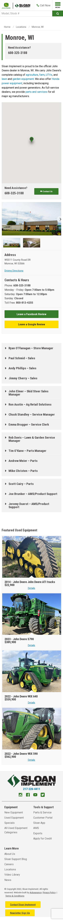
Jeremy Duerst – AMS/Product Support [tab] (29, 505)
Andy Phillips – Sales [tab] (22, 368)
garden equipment (23, 79)
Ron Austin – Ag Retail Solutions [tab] (30, 404)
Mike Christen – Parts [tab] (23, 471)
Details (31, 588)
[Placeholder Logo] (7, 5)
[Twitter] (43, 795)
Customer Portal (42, 817)
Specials (9, 822)
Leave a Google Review (31, 324)
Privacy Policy (49, 892)
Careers (9, 864)
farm (42, 74)
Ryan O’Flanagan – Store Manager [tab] (31, 348)
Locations (21, 27)
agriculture (32, 74)
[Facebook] (28, 795)
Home (7, 27)
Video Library (12, 874)
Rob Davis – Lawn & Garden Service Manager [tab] (32, 439)
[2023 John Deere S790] (31, 614)
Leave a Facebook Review (31, 314)
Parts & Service (42, 812)
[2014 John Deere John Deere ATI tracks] (31, 557)
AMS (36, 828)
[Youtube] (35, 795)
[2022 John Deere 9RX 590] (31, 729)
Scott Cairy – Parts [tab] (21, 484)
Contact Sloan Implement (23, 904)
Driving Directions (14, 270)
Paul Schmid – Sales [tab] (22, 358)
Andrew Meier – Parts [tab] (23, 461)
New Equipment (13, 812)
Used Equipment (14, 817)
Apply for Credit (42, 838)
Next (59, 219)
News (7, 880)
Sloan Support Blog (15, 859)
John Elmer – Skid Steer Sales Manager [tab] (28, 392)
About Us (9, 854)
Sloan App (39, 822)
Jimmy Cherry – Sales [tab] (23, 378)
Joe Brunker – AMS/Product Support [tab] (33, 494)
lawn (5, 79)
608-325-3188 (17, 53)
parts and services (37, 91)
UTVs (49, 74)
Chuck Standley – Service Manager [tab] (32, 414)
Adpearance (36, 892)
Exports (37, 833)
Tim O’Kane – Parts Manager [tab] (27, 451)
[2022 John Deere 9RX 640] (31, 671)
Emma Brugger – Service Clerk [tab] (29, 424)
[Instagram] (20, 795)
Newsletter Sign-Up (20, 913)
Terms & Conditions (14, 896)
